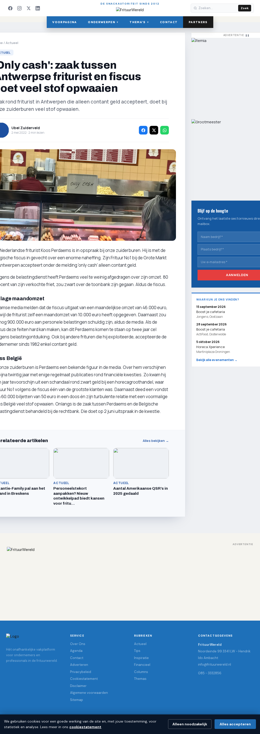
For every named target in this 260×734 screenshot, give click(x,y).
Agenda (76, 651)
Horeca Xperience (210, 346)
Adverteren (79, 665)
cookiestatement (85, 727)
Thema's (139, 22)
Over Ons (77, 644)
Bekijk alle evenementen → (216, 360)
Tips (137, 651)
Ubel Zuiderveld (25, 127)
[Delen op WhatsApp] (164, 130)
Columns (141, 672)
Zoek (245, 8)
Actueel (12, 42)
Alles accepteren (235, 724)
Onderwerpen (103, 22)
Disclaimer (78, 686)
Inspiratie (141, 658)
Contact (168, 22)
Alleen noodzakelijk (189, 724)
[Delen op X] (154, 130)
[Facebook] (10, 8)
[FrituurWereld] (130, 578)
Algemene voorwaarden (89, 693)
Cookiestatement (84, 679)
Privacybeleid (80, 672)
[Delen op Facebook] (143, 130)
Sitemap (76, 700)
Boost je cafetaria (210, 329)
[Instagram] (19, 8)
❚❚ (247, 35)
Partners (198, 22)
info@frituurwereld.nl (214, 664)
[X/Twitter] (28, 8)
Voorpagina (64, 22)
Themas (140, 679)
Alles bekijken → (156, 440)
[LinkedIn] (38, 8)
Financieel (142, 665)
